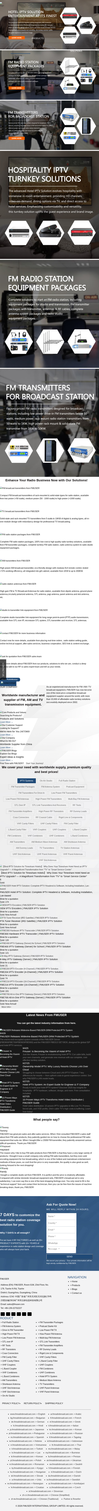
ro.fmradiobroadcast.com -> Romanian (26, 1464)
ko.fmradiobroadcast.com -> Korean (65, 1429)
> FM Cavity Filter (9, 1357)
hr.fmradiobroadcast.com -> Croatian (27, 1487)
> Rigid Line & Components (50, 1353)
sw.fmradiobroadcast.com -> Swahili (65, 1464)
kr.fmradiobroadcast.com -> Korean (27, 1456)
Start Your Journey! (34, 763)
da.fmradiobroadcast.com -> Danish (64, 1476)
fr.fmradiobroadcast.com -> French (65, 1418)
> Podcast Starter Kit (47, 1326)
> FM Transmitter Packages (50, 1322)
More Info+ (7, 503)
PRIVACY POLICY (10, 1403)
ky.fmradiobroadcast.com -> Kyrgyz (27, 1468)
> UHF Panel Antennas (48, 1388)
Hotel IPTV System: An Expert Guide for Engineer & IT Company (56, 1084)
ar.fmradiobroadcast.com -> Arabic (65, 1414)
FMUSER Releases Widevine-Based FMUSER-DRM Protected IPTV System (39, 1036)
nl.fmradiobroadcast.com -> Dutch (66, 1472)
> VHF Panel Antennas (48, 1392)
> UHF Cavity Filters (10, 1361)
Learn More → (6, 722)
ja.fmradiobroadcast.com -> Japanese (27, 1429)
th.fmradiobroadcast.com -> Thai (66, 1445)
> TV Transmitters (46, 1384)
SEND (70, 1257)
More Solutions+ (10, 680)
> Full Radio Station (10, 1322)
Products (38, 38)
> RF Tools (6, 1345)
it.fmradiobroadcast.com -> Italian (63, 1426)
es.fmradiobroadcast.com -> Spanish (27, 1437)
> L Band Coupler (9, 1369)
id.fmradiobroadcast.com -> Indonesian (64, 1441)
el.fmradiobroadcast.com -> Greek (65, 1422)
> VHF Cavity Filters (47, 1357)
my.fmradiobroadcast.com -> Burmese (63, 1453)
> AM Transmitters (9, 1380)
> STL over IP (7, 1342)
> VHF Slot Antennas (10, 1392)
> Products (75, 1285)
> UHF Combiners (46, 1372)
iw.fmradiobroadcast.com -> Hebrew (25, 1441)
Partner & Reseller (72, 1499)
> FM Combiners (45, 1369)
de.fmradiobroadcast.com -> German (27, 1422)
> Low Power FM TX (47, 1330)
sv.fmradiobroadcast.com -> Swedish (63, 1480)
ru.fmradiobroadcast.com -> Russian (66, 1433)
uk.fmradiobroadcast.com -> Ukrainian (64, 1460)
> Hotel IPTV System (47, 1376)
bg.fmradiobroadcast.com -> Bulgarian (27, 1418)
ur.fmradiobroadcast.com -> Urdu (26, 1480)
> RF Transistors (8, 1349)
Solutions (76, 51)
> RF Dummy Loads (47, 1349)
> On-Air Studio (8, 1396)
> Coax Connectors (9, 1353)
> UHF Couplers (45, 1365)
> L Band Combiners (10, 1376)
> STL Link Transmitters (49, 1342)
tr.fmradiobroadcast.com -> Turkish (27, 1449)
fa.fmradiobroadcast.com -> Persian (64, 1456)
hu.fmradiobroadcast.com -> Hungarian (28, 1472)
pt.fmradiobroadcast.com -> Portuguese (27, 1433)
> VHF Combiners (9, 1372)
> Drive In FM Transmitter (12, 1330)
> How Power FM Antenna (50, 1334)
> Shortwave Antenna (10, 1384)
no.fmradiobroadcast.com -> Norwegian (25, 1483)
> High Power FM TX (10, 1334)
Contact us (62, 71)
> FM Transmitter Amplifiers (50, 1345)
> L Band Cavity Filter (48, 1361)
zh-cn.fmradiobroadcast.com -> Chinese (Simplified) (45, 1495)
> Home (73, 1281)
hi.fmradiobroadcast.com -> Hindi (28, 1426)
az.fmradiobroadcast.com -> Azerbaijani (66, 1483)
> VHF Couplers (8, 1365)
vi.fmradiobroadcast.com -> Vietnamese (28, 1445)
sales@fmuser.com (15, 1304)
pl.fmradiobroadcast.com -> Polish (25, 1460)
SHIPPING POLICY (54, 1403)
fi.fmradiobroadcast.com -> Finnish (64, 1468)
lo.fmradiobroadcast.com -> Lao (26, 1453)
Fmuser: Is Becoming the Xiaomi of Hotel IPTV (47, 1051)
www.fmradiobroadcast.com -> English (27, 1414)
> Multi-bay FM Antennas (49, 1338)
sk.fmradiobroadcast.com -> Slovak (27, 1476)
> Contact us (76, 1293)
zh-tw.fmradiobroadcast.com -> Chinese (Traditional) (35, 1499)
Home (15, 65)
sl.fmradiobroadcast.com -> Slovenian (46, 1491)
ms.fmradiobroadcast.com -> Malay (64, 1449)
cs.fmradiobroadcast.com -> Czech (65, 1487)
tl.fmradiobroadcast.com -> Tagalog (65, 1437)
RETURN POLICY (32, 1403)
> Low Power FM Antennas (13, 1338)
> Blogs (73, 1289)
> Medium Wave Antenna (49, 1380)
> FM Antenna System (11, 1326)
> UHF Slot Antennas (10, 1388)
